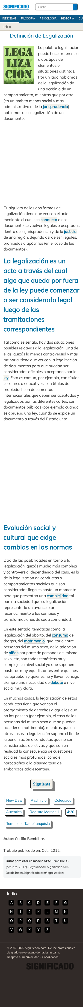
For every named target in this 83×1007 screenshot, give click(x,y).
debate (56, 682)
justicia (70, 231)
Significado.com (16, 7)
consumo (60, 635)
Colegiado (62, 800)
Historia (67, 18)
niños (13, 652)
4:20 (70, 812)
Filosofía (28, 18)
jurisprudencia (55, 106)
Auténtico (14, 812)
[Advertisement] (41, 163)
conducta (49, 219)
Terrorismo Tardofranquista (28, 824)
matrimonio (34, 640)
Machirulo (38, 800)
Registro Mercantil (44, 812)
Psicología (48, 18)
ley (6, 377)
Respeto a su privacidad (23, 957)
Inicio (7, 27)
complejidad (57, 595)
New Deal (14, 800)
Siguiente (41, 784)
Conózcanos (50, 957)
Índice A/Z (9, 18)
